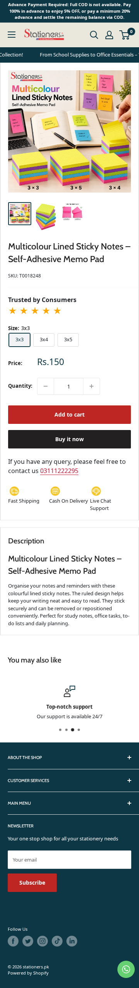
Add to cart (69, 414)
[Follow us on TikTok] (57, 941)
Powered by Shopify (28, 973)
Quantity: (20, 385)
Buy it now (69, 439)
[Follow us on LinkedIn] (71, 941)
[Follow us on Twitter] (27, 941)
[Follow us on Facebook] (13, 941)
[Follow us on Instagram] (42, 941)
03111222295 (59, 471)
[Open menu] (11, 35)
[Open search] (94, 35)
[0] (125, 35)
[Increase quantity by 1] (91, 386)
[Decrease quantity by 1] (45, 386)
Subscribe (32, 882)
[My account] (109, 35)
